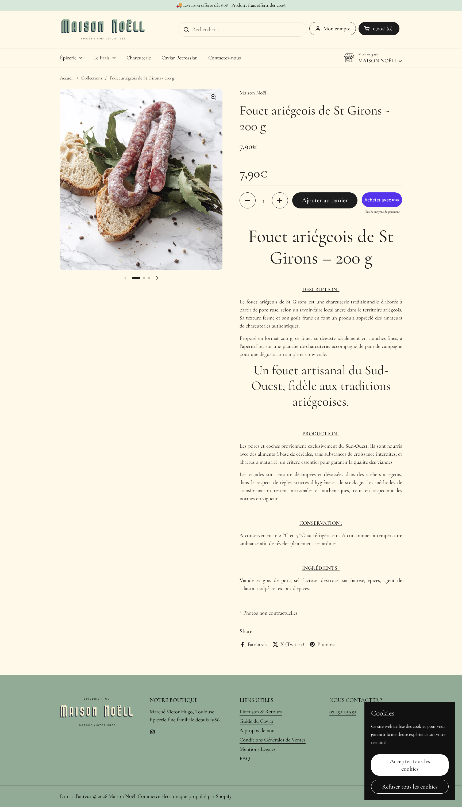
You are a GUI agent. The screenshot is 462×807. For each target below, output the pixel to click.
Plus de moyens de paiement (382, 212)
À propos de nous (258, 730)
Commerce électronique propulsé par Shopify (185, 796)
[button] (379, 28)
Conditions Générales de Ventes (273, 740)
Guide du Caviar (257, 721)
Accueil (67, 78)
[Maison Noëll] (102, 29)
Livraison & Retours (261, 712)
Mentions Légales (258, 749)
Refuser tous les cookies (410, 786)
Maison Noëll (123, 796)
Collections (91, 78)
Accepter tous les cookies (410, 764)
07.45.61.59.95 (342, 712)
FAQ (245, 758)
